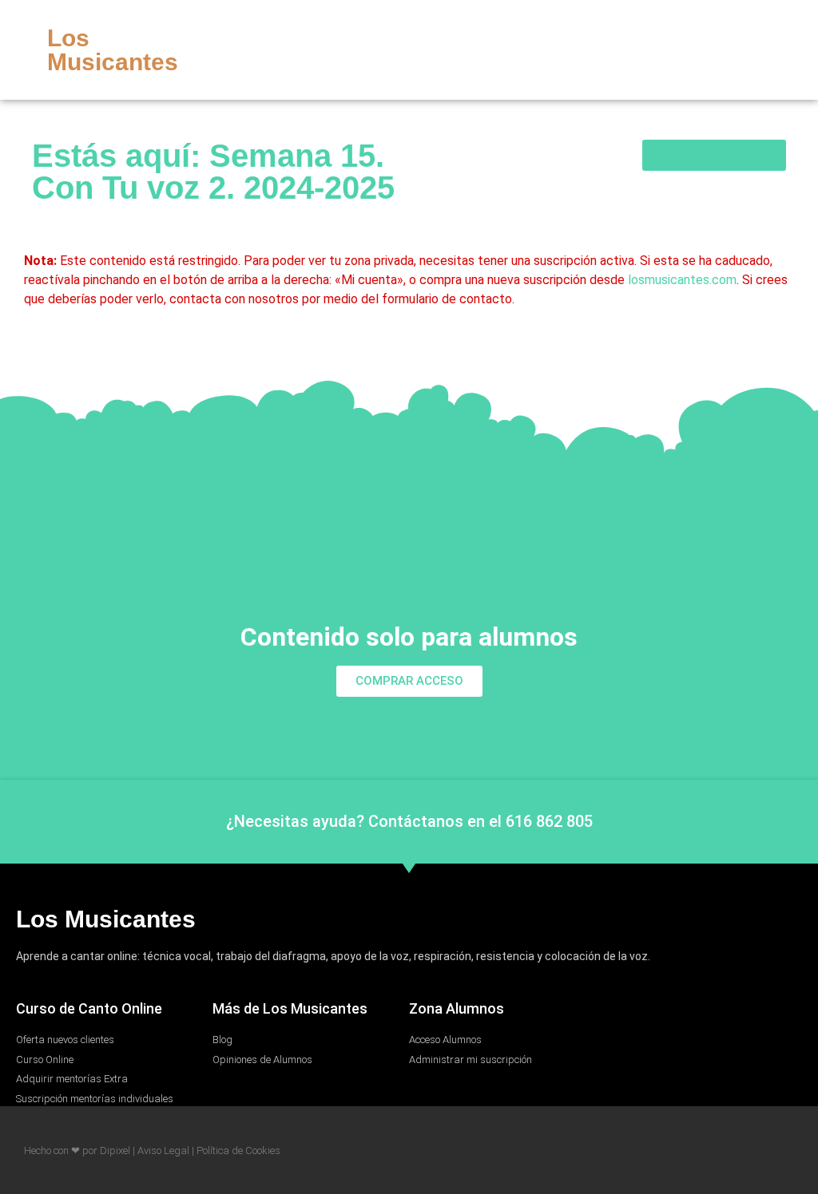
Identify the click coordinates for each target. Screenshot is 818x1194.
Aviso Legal (163, 1150)
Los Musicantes (112, 50)
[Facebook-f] (709, 50)
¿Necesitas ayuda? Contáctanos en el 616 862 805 (409, 821)
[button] (674, 50)
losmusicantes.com (682, 279)
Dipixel (115, 1150)
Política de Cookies (238, 1150)
